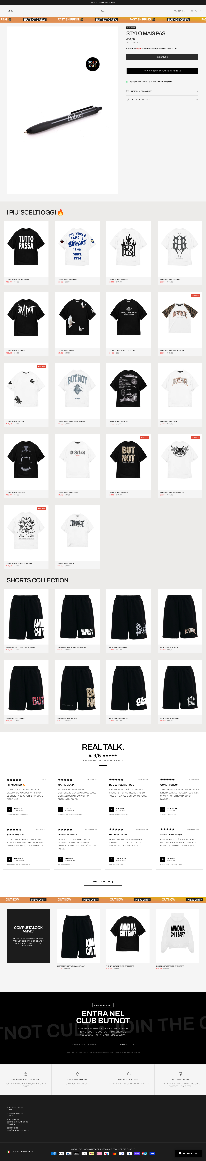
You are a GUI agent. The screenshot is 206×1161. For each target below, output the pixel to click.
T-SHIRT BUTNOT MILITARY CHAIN (172, 351)
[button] (162, 71)
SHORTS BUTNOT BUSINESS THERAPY (71, 647)
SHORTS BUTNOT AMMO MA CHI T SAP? (20, 647)
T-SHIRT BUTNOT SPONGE (118, 492)
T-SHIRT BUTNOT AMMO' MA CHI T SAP (120, 966)
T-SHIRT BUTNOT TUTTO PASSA (17, 280)
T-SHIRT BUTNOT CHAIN (169, 421)
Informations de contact (15, 1114)
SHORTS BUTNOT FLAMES (169, 718)
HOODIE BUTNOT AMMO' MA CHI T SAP (170, 966)
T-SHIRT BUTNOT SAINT (66, 351)
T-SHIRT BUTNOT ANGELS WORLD (172, 492)
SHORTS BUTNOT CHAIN (169, 647)
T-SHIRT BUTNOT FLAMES (118, 280)
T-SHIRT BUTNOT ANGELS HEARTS (19, 563)
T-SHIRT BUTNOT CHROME (170, 280)
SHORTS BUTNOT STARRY (16, 718)
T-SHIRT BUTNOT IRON (65, 563)
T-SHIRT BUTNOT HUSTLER (67, 492)
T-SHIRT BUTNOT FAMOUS (67, 280)
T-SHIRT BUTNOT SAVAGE (15, 492)
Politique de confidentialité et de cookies (17, 1122)
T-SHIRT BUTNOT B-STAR (15, 421)
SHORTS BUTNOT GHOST (118, 647)
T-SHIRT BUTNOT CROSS (15, 351)
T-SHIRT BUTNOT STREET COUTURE (122, 351)
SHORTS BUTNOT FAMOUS (118, 718)
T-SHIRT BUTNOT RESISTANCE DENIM (71, 421)
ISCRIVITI (127, 1044)
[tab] (35, 212)
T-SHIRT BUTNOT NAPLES (118, 421)
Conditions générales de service (18, 1129)
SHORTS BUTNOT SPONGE (67, 718)
